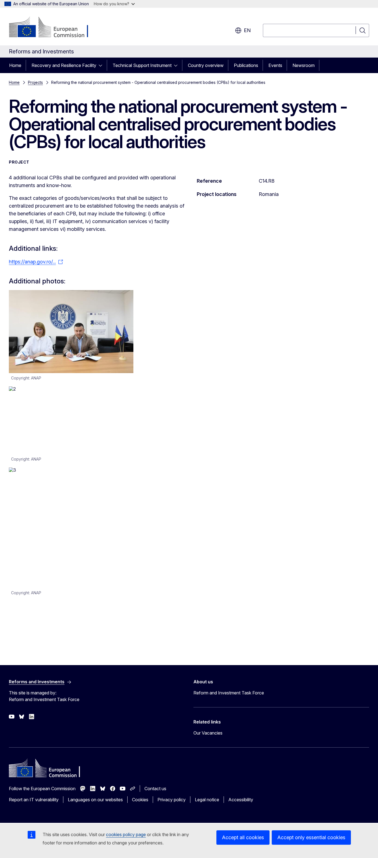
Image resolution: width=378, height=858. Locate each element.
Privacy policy (171, 799)
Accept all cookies (243, 837)
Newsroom (303, 65)
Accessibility (240, 799)
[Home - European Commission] (53, 28)
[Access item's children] (102, 65)
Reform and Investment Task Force (228, 693)
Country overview (206, 65)
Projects (35, 82)
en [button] (247, 30)
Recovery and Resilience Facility (64, 65)
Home (15, 65)
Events (275, 65)
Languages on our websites (95, 799)
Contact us (155, 788)
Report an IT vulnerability (34, 799)
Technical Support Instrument (142, 65)
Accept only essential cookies (311, 837)
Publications (246, 65)
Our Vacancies (207, 733)
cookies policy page (126, 834)
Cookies (140, 799)
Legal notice (207, 799)
